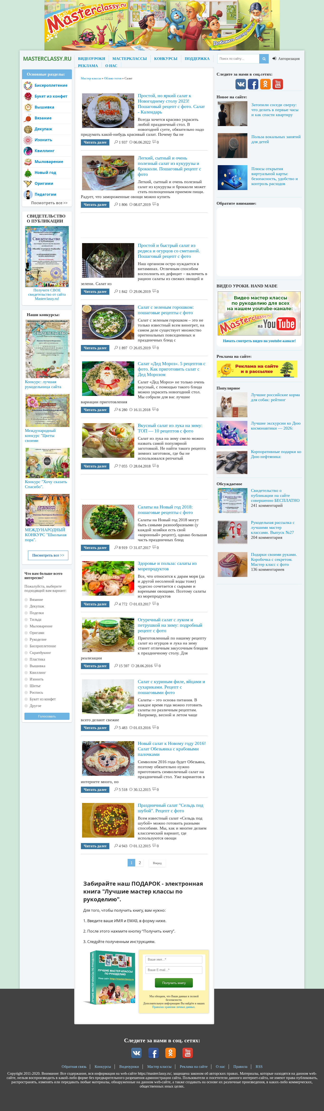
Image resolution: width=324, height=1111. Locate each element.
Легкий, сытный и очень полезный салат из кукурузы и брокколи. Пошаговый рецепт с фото (169, 166)
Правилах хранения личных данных (173, 1007)
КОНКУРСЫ (165, 59)
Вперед (157, 863)
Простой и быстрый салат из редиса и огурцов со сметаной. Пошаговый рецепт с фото (169, 251)
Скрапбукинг (40, 653)
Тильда (35, 619)
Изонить (43, 139)
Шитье (35, 686)
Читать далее (95, 142)
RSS (259, 1067)
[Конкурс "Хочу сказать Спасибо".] (46, 462)
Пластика (37, 659)
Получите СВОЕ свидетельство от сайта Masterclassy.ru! (47, 294)
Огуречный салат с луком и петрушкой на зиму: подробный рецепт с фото (170, 625)
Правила (240, 1067)
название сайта (47, 58)
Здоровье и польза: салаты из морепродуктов (167, 566)
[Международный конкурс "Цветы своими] (46, 408)
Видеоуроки (129, 1067)
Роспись (36, 692)
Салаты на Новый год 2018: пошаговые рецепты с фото (165, 509)
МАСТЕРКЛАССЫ (129, 59)
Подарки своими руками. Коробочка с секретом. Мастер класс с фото (274, 559)
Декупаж (43, 129)
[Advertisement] (167, 223)
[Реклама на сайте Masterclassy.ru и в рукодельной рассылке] (257, 376)
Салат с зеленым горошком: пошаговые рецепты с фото (166, 309)
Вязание (43, 118)
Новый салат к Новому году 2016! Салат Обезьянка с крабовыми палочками (172, 749)
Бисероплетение (51, 85)
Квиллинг (45, 150)
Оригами (44, 183)
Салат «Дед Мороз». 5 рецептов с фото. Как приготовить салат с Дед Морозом (171, 369)
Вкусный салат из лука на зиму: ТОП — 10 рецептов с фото (170, 428)
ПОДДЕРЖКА (197, 59)
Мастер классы (159, 1067)
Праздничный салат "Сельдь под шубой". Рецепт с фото (170, 808)
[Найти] (264, 58)
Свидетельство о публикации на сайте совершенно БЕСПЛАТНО (275, 495)
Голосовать (47, 716)
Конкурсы (103, 1067)
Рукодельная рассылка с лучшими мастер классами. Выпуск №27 (273, 527)
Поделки (37, 613)
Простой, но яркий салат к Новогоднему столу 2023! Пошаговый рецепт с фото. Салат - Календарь (171, 103)
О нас (220, 1067)
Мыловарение (49, 161)
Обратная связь (74, 1067)
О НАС (111, 66)
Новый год (45, 172)
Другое (35, 706)
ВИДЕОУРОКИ (91, 59)
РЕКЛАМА (88, 66)
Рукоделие (38, 639)
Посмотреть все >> (48, 555)
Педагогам (45, 194)
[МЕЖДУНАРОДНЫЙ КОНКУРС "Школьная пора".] (46, 508)
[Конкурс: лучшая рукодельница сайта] (46, 334)
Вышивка (44, 107)
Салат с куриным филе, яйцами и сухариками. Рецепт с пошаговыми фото (171, 687)
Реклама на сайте (194, 1067)
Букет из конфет (51, 96)
